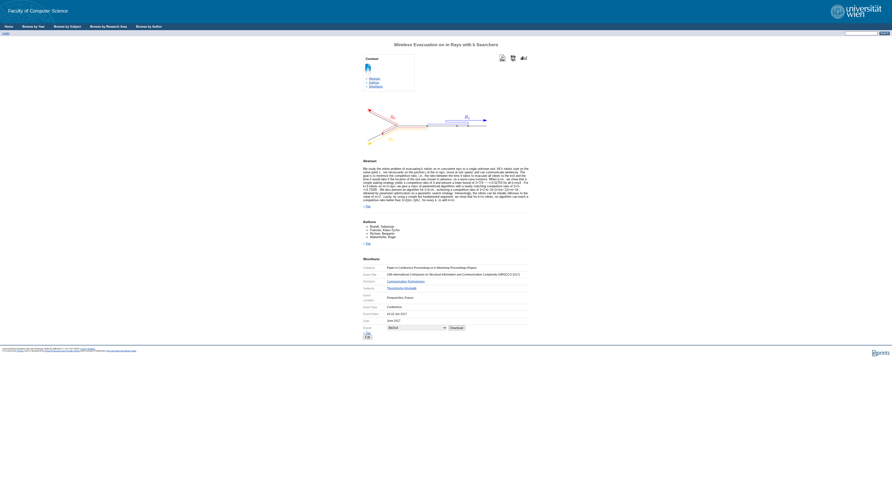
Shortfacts (376, 86)
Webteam (91, 349)
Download (456, 328)
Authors (374, 82)
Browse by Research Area (108, 26)
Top (368, 206)
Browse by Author (149, 26)
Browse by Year (33, 26)
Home (9, 26)
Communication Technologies (406, 281)
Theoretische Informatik (401, 288)
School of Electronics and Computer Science (62, 351)
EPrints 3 (20, 351)
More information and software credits (121, 351)
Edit (367, 337)
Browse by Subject (67, 26)
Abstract (374, 78)
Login (6, 33)
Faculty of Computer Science (38, 10)
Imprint (83, 349)
